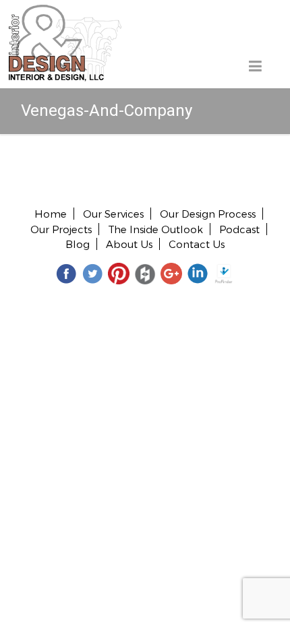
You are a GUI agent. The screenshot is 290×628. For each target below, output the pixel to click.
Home (50, 214)
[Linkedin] (197, 273)
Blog (77, 244)
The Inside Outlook (155, 229)
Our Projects (61, 229)
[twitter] (92, 273)
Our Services (113, 214)
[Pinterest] (119, 273)
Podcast (239, 229)
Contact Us (197, 244)
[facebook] (66, 273)
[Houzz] (145, 273)
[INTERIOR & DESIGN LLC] (65, 12)
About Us (129, 244)
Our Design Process (208, 214)
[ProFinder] (224, 273)
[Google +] (171, 273)
